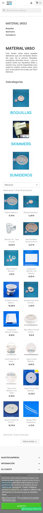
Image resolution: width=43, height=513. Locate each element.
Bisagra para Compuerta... (31, 421)
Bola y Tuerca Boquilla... (11, 270)
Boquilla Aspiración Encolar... (31, 301)
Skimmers (10, 32)
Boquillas (10, 28)
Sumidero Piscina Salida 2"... (11, 301)
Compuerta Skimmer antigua (11, 331)
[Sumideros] (21, 160)
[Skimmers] (21, 129)
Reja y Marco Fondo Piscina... (31, 331)
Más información (9, 498)
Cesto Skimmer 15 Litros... (12, 360)
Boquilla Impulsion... (31, 212)
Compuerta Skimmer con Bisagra (31, 271)
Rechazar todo (9, 500)
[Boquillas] (21, 98)
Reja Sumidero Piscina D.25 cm (31, 240)
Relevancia (21, 185)
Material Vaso (16, 23)
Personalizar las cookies (28, 498)
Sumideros (11, 35)
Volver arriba (30, 441)
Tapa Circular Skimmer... (31, 360)
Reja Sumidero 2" (11, 212)
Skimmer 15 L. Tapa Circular (11, 240)
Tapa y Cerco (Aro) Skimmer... (31, 389)
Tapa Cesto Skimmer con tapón (11, 390)
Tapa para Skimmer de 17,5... (11, 421)
